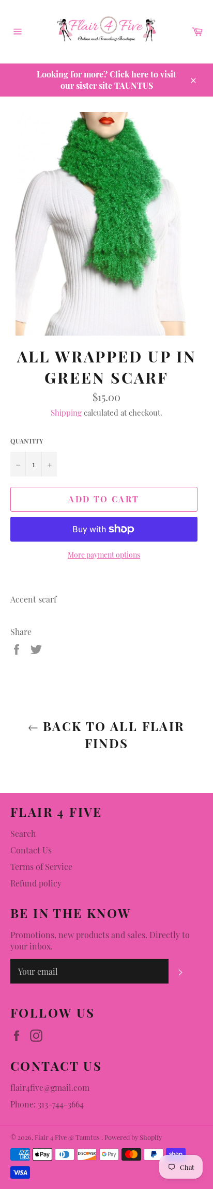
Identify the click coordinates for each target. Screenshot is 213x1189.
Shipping (66, 412)
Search (23, 833)
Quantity (26, 441)
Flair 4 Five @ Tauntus (68, 1137)
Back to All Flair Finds (111, 734)
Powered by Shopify (133, 1137)
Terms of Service (41, 866)
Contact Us (31, 850)
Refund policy (36, 883)
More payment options (104, 555)
